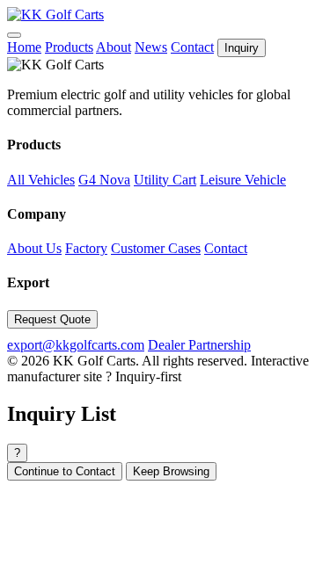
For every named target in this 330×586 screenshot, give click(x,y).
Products (69, 47)
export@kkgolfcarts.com (75, 344)
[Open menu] (14, 35)
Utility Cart (165, 179)
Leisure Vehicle (243, 179)
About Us (34, 248)
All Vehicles (41, 179)
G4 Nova (104, 179)
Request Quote (52, 319)
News (151, 47)
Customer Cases (156, 248)
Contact (192, 47)
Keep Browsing (171, 471)
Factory (86, 248)
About (113, 47)
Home (24, 47)
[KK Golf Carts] (55, 14)
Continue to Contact (64, 471)
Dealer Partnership (199, 344)
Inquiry (241, 47)
